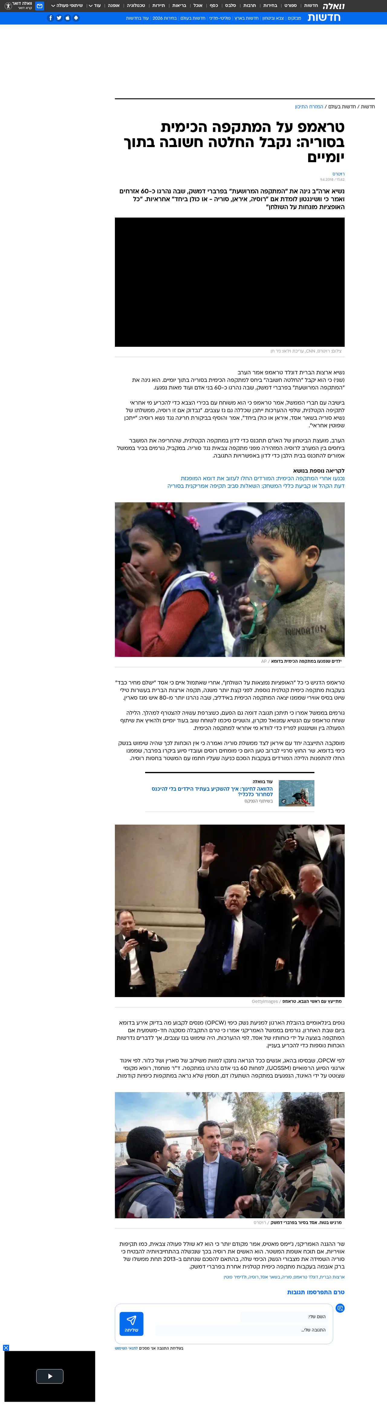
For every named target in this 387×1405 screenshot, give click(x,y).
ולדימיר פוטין (235, 1277)
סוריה (287, 1277)
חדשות (311, 6)
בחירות (270, 6)
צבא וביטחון (273, 19)
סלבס (230, 6)
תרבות (249, 6)
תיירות (158, 6)
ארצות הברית (332, 1277)
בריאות (179, 6)
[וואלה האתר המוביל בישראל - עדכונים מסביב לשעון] (334, 6)
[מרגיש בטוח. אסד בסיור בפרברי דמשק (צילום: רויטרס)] (230, 1160)
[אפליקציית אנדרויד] (76, 18)
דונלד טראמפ (306, 1277)
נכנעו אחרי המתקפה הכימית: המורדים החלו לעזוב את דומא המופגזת (263, 479)
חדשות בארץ (247, 19)
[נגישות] (8, 6)
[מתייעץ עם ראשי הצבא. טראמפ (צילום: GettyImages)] (230, 916)
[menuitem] (307, 6)
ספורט (291, 6)
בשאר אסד (270, 1277)
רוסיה (254, 1277)
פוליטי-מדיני (220, 19)
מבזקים (294, 19)
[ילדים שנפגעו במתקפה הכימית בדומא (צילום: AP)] (230, 584)
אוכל (198, 6)
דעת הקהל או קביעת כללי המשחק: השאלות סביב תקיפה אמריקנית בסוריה (256, 486)
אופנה (114, 6)
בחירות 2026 (165, 19)
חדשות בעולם (192, 19)
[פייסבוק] (50, 18)
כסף (214, 6)
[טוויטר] (59, 18)
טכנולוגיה (136, 6)
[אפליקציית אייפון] (67, 18)
